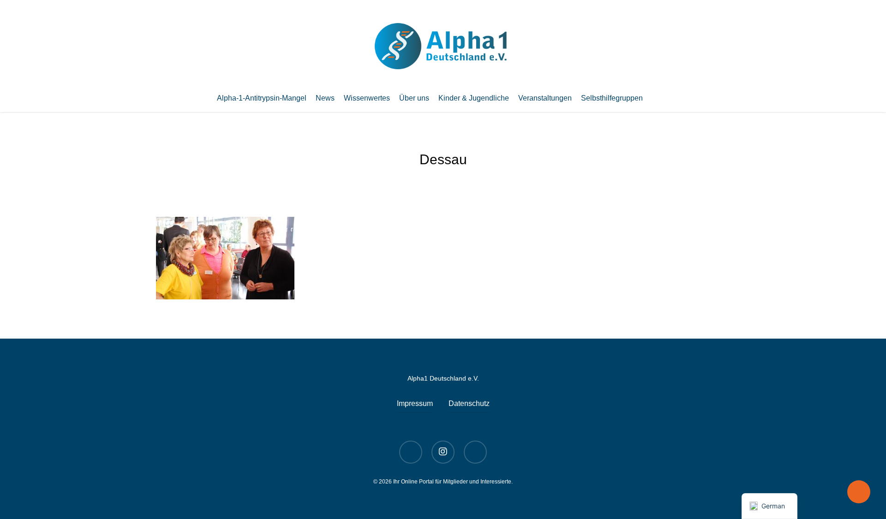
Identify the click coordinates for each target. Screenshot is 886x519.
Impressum (415, 403)
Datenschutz (469, 403)
